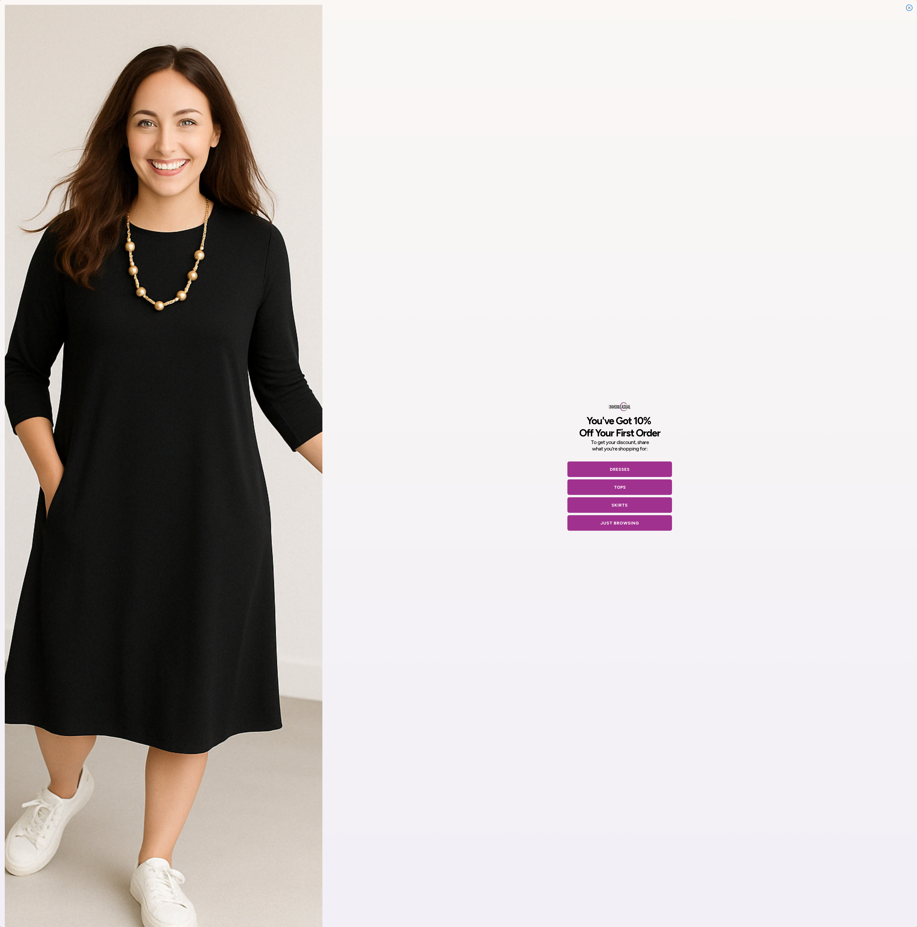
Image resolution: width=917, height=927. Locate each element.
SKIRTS (620, 505)
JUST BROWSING (620, 523)
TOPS (620, 487)
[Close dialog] (909, 8)
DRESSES (620, 469)
